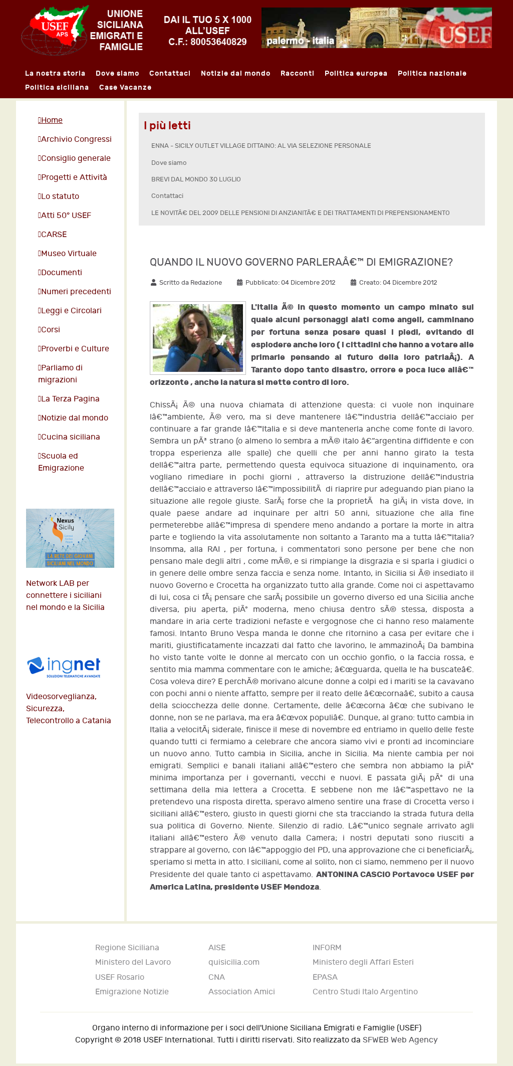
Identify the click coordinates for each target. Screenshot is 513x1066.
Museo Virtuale (69, 254)
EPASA (325, 977)
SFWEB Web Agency (400, 1040)
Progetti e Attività (74, 177)
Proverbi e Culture (75, 349)
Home (52, 120)
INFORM (327, 948)
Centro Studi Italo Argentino (365, 992)
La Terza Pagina (70, 399)
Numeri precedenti (76, 292)
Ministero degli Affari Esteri (363, 962)
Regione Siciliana (127, 948)
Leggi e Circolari (71, 311)
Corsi (50, 330)
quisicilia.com (234, 962)
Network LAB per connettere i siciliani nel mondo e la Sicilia (65, 595)
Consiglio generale (76, 158)
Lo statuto (60, 196)
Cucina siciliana (70, 437)
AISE (216, 948)
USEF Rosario (119, 977)
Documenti (61, 273)
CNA (216, 977)
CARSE (54, 235)
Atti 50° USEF (66, 216)
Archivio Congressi (76, 139)
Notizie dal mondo (74, 418)
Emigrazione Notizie (132, 992)
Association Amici (241, 992)
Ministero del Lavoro (133, 962)
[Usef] (136, 30)
